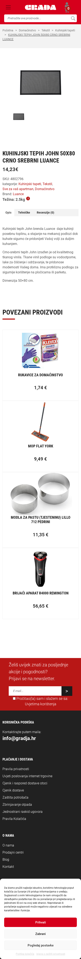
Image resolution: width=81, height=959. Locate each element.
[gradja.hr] (40, 7)
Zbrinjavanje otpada (17, 805)
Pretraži (73, 18)
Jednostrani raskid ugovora (22, 812)
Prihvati (40, 922)
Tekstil (46, 30)
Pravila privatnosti (15, 769)
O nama (8, 845)
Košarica (66, 10)
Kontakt (8, 867)
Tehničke (24, 212)
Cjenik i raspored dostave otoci (24, 783)
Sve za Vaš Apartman (17, 189)
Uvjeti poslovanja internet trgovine (27, 776)
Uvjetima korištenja (40, 704)
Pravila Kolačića (14, 819)
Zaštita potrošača (15, 797)
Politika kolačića (25, 954)
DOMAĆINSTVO (27, 30)
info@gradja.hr (19, 738)
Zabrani (40, 934)
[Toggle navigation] (8, 7)
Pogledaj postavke (41, 945)
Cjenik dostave (13, 790)
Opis (8, 212)
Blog (5, 860)
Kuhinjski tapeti (65, 30)
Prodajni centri (13, 852)
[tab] (8, 212)
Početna (7, 30)
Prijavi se (67, 4)
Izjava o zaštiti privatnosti (50, 954)
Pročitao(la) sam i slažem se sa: (42, 701)
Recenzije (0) (45, 212)
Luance (18, 194)
